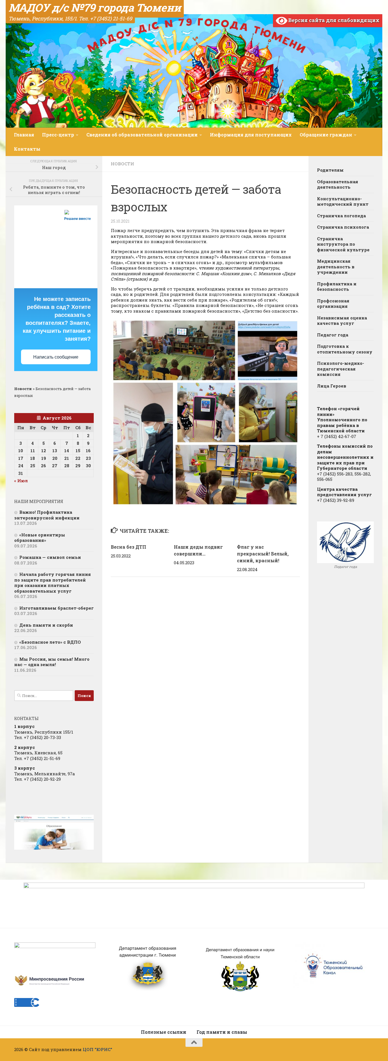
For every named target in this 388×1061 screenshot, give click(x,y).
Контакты (27, 149)
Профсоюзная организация (333, 303)
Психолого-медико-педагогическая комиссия (340, 368)
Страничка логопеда (341, 215)
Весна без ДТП (128, 547)
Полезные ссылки (163, 1032)
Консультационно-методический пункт (342, 201)
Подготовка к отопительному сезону (344, 349)
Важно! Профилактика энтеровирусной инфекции (47, 515)
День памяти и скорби (46, 625)
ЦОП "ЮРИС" (97, 1049)
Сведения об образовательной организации (142, 135)
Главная (24, 135)
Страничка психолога (343, 227)
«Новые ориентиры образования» (39, 537)
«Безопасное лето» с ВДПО (50, 642)
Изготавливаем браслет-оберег (56, 608)
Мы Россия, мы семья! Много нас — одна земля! (51, 662)
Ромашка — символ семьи (50, 557)
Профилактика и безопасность (336, 286)
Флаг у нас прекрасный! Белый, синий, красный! (263, 553)
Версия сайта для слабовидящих (333, 20)
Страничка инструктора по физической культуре (343, 244)
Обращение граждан (326, 135)
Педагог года (332, 335)
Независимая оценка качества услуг (342, 320)
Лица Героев (331, 386)
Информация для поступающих (251, 135)
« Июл (21, 480)
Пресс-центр (58, 135)
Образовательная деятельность (337, 184)
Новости (122, 164)
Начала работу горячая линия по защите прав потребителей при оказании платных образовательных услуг (52, 582)
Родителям (330, 170)
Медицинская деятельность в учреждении (335, 266)
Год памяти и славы (222, 1032)
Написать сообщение (55, 357)
